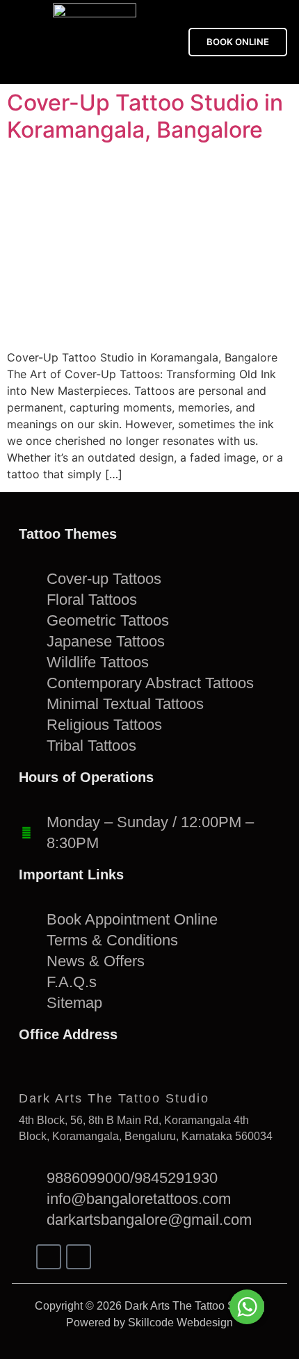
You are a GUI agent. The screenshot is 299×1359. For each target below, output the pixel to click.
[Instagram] (78, 1256)
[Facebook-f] (48, 1256)
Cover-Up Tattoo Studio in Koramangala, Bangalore (145, 116)
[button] (20, 42)
